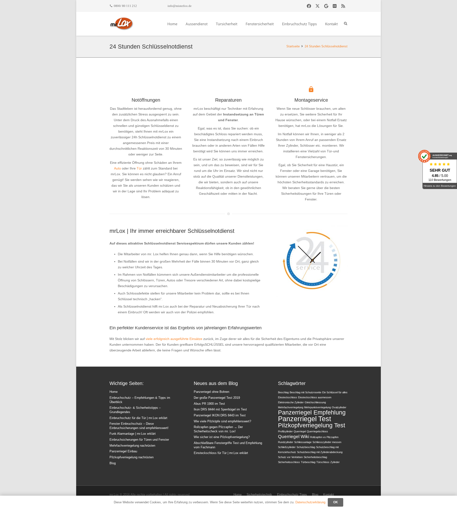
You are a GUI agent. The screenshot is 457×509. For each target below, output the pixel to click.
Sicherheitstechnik (259, 494)
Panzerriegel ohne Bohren (211, 392)
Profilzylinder (285, 431)
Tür (139, 168)
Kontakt (328, 494)
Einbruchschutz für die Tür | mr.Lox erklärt (138, 418)
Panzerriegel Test (304, 419)
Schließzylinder (287, 447)
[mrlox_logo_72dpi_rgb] (121, 24)
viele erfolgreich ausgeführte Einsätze (174, 339)
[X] (317, 6)
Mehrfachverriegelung (290, 407)
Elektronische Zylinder (291, 402)
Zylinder (335, 462)
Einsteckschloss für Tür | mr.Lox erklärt (221, 453)
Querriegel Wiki (293, 436)
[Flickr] (334, 6)
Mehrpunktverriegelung (317, 407)
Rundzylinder (285, 442)
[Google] (326, 6)
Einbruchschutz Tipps (292, 494)
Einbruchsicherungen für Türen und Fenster (139, 439)
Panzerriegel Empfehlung (312, 412)
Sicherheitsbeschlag (315, 457)
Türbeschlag (308, 462)
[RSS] (343, 6)
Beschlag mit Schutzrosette (305, 392)
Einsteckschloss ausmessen (314, 397)
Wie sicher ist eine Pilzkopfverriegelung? (222, 437)
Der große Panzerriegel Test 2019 (217, 397)
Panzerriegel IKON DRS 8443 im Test (220, 415)
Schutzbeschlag (306, 447)
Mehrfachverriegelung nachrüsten (132, 445)
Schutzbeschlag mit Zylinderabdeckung (320, 452)
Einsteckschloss (287, 397)
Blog (112, 463)
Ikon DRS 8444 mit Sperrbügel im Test (220, 409)
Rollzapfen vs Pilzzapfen (324, 437)
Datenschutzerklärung (310, 502)
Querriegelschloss (317, 431)
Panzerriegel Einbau (123, 451)
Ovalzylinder (339, 407)
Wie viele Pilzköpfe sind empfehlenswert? (222, 421)
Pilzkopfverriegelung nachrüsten (131, 457)
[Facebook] (309, 6)
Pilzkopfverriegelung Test (311, 425)
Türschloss (322, 462)
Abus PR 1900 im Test (209, 403)
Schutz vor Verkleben (290, 457)
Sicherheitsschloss (289, 462)
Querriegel (300, 431)
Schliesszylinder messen (327, 442)
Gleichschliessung (315, 402)
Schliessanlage (303, 442)
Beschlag (283, 392)
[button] (345, 23)
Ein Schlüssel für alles (335, 392)
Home (113, 392)
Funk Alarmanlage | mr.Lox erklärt (132, 433)
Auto (117, 168)
